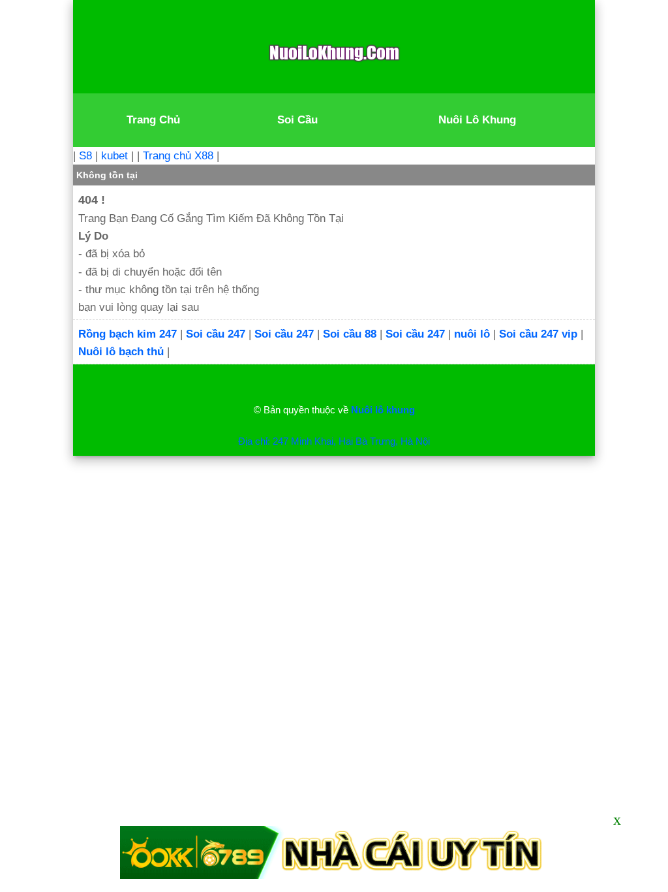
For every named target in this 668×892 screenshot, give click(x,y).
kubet (114, 156)
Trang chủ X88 (178, 156)
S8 (85, 156)
